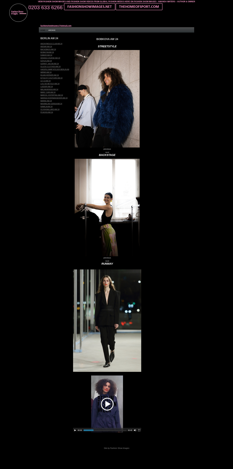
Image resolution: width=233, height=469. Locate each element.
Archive (51, 30)
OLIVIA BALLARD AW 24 (49, 109)
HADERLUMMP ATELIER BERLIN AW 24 (56, 69)
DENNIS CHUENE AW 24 (50, 58)
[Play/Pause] (75, 430)
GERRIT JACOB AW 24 (49, 64)
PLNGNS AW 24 (46, 112)
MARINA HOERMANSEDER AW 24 (54, 98)
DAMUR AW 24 (46, 55)
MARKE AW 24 (46, 101)
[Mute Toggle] (135, 430)
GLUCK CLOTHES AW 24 (50, 66)
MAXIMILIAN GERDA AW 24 (51, 104)
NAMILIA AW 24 (46, 106)
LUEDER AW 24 (46, 86)
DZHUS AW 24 (46, 61)
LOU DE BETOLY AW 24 (49, 84)
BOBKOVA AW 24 (47, 52)
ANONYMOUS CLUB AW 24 (51, 44)
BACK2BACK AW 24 (48, 49)
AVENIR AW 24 (46, 46)
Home (42, 30)
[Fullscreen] (139, 430)
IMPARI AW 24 (46, 72)
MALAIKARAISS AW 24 (49, 89)
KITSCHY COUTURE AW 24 (51, 78)
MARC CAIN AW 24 (47, 92)
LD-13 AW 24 (45, 81)
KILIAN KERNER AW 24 (49, 75)
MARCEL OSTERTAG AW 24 (51, 95)
